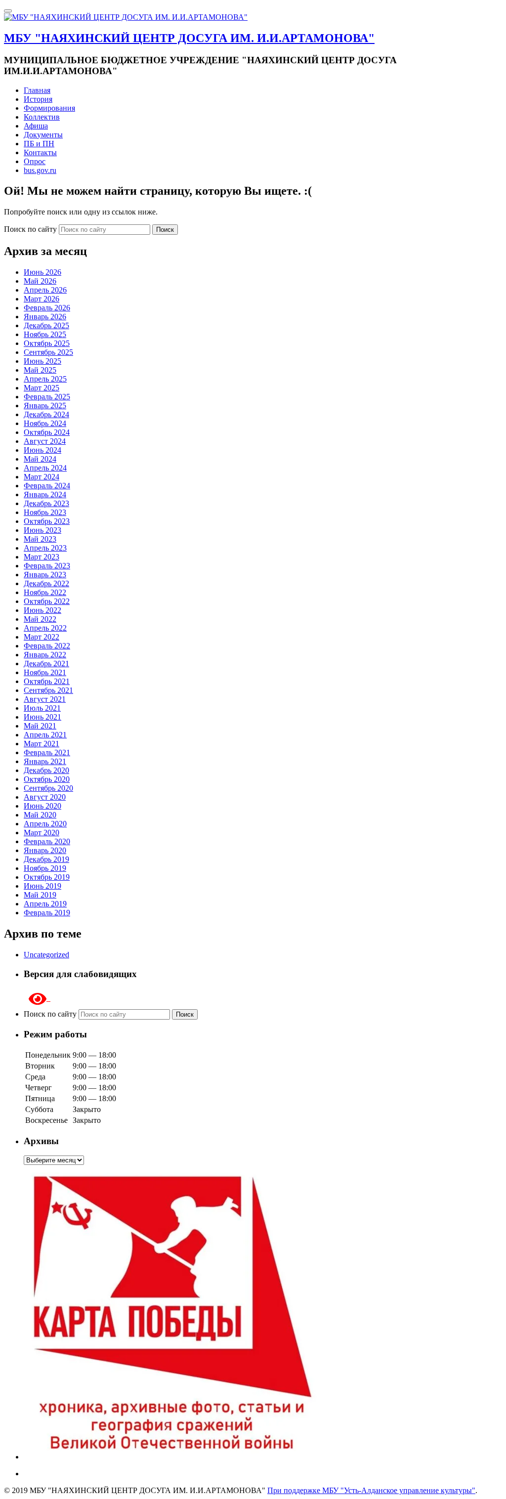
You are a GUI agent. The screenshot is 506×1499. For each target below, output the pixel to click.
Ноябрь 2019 (45, 868)
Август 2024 (45, 441)
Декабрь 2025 (46, 325)
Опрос (34, 161)
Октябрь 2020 (47, 779)
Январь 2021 (45, 761)
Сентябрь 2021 (48, 690)
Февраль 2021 (47, 752)
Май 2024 (40, 459)
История (38, 99)
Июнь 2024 (42, 450)
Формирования (49, 108)
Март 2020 (41, 832)
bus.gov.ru (40, 170)
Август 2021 (45, 699)
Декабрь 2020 (46, 770)
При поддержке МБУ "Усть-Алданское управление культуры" (371, 1490)
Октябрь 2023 (47, 521)
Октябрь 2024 (47, 432)
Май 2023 (40, 539)
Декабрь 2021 (46, 663)
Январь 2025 (45, 405)
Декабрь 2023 (46, 503)
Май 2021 (40, 726)
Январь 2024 (45, 494)
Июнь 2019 (42, 886)
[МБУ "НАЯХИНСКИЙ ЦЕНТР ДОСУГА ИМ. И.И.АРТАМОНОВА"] (126, 17)
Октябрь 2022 (47, 601)
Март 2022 (41, 637)
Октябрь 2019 (47, 877)
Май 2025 (40, 370)
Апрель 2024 (45, 468)
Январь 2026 (45, 316)
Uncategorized (46, 954)
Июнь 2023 (42, 530)
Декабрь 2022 (46, 583)
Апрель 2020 (45, 823)
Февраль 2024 (47, 485)
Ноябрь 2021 (45, 672)
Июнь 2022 (42, 610)
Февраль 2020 (47, 841)
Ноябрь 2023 (45, 512)
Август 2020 (45, 797)
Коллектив (42, 117)
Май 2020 (40, 815)
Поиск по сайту (31, 229)
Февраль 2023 (47, 565)
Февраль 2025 (47, 396)
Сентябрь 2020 (48, 788)
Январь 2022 (45, 654)
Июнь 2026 (42, 272)
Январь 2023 (45, 574)
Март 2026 (41, 299)
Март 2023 (41, 557)
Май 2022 (40, 619)
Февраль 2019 (47, 912)
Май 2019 (40, 895)
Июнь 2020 (42, 806)
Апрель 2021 (45, 734)
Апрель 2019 (45, 903)
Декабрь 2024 (46, 414)
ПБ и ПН (39, 143)
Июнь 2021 (42, 717)
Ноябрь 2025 (45, 334)
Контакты (40, 152)
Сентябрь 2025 (48, 352)
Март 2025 (41, 388)
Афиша (36, 126)
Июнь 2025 (42, 361)
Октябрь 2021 (47, 681)
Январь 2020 (45, 850)
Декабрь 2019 (46, 859)
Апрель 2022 (45, 628)
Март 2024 (41, 476)
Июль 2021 (42, 708)
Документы (43, 134)
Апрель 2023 (45, 548)
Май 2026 (40, 281)
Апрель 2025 (45, 379)
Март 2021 (41, 743)
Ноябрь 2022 (45, 592)
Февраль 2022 (47, 646)
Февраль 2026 (47, 307)
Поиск (165, 229)
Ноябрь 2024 (45, 423)
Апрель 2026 (45, 290)
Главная (37, 90)
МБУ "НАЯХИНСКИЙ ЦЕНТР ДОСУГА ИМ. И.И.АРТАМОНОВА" (189, 38)
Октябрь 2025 (47, 343)
